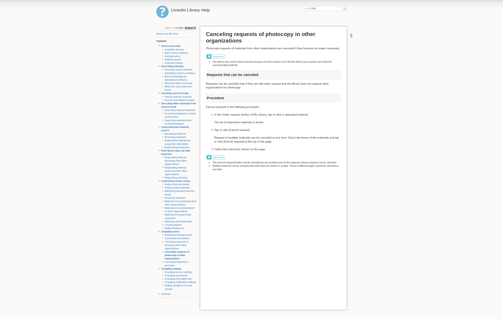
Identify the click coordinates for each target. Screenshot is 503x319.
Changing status (170, 231)
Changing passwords (176, 275)
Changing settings (171, 268)
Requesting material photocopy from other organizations (176, 171)
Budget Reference (174, 228)
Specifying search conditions (180, 73)
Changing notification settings (180, 282)
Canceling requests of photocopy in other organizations (177, 255)
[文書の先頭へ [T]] (351, 35)
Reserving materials (175, 137)
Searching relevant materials (180, 110)
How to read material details (180, 100)
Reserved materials (175, 198)
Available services (174, 49)
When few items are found (178, 83)
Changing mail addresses (178, 278)
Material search (173, 59)
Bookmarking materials (177, 147)
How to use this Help (167, 33)
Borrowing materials (175, 133)
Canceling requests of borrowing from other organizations (176, 245)
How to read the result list (178, 96)
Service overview (171, 46)
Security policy (172, 56)
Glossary (166, 294)
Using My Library (174, 63)
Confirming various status (175, 181)
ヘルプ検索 (345, 8)
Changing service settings (178, 272)
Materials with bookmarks (178, 221)
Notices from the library (177, 184)
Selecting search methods (178, 69)
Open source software (176, 53)
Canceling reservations (177, 238)
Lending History (173, 225)
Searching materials (172, 66)
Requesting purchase (176, 177)
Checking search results (175, 93)
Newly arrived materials (177, 187)
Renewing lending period (178, 235)
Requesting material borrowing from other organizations (176, 161)
